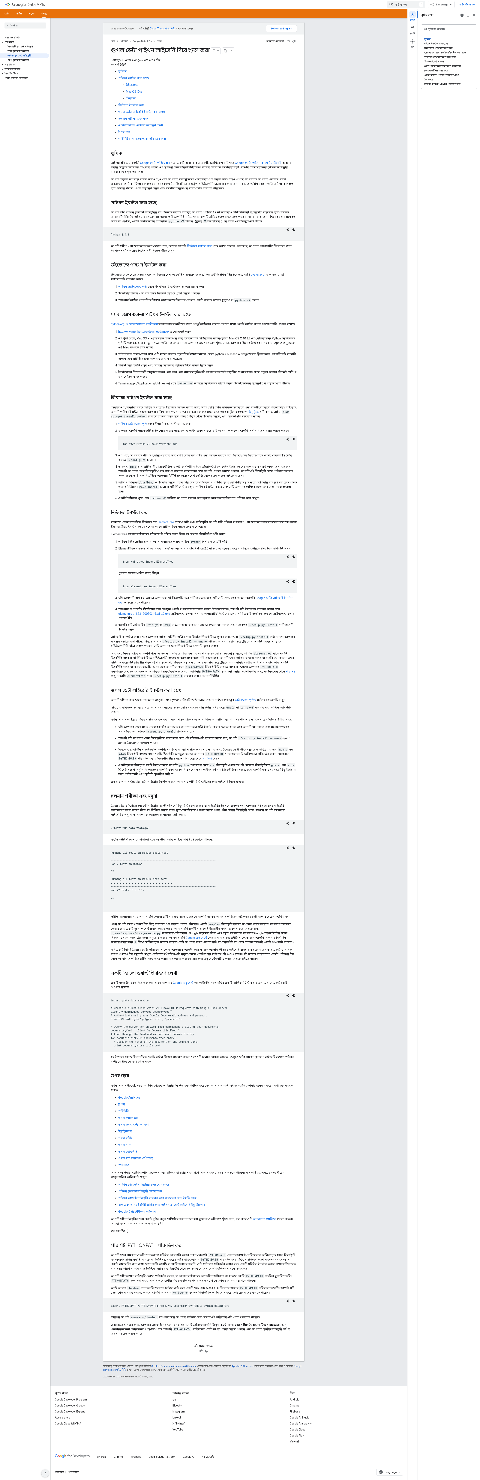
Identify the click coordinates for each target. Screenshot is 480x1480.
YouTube (123, 1165)
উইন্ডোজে (132, 85)
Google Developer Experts (70, 1411)
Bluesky (177, 1405)
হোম (6, 13)
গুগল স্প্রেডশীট (127, 1151)
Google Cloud (297, 1429)
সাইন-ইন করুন (467, 4)
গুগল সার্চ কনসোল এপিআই (135, 1158)
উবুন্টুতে (254, 412)
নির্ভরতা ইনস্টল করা (131, 105)
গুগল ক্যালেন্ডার (128, 1118)
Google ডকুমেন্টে (196, 938)
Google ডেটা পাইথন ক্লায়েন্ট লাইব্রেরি (258, 163)
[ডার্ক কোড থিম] (294, 230)
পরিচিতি (123, 1111)
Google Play (297, 1435)
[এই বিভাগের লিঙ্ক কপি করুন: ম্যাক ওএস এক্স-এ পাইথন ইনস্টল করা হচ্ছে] (195, 315)
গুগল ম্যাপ (125, 1145)
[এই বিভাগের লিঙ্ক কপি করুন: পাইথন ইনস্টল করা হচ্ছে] (160, 203)
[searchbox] (25, 26)
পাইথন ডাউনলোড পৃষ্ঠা (132, 286)
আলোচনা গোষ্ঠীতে (264, 1219)
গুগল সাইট (125, 1138)
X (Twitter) (178, 1423)
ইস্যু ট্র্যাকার (125, 1131)
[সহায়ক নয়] (294, 41)
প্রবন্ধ (44, 13)
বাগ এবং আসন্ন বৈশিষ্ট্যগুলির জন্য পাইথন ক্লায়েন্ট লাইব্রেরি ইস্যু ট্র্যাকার (161, 1205)
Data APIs (36, 4)
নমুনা (31, 13)
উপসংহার (124, 132)
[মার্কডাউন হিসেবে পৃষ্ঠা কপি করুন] (225, 51)
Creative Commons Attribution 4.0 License (173, 1366)
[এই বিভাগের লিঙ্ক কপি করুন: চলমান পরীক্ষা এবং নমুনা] (161, 796)
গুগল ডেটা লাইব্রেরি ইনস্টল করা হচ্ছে (141, 112)
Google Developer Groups (70, 1405)
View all (294, 1441)
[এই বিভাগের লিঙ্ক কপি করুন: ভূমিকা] (127, 153)
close (474, 15)
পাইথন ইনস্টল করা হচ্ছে (133, 78)
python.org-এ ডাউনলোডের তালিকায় (134, 324)
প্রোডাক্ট (124, 41)
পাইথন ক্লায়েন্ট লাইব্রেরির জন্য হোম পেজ (143, 1184)
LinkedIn (177, 1417)
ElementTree (166, 522)
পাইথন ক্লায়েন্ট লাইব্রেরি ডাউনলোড (140, 1191)
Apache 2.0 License (242, 1366)
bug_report (462, 15)
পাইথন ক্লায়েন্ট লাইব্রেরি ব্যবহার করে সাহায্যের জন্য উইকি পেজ (157, 1198)
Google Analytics (129, 1097)
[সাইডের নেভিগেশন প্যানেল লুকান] (45, 1473)
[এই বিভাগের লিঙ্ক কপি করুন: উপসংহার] (132, 1076)
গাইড (19, 13)
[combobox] (406, 4)
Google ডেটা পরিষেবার (155, 163)
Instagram (178, 1411)
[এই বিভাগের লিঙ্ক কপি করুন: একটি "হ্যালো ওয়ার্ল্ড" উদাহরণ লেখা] (181, 973)
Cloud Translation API (162, 28)
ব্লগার (121, 1104)
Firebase (295, 1411)
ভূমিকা (122, 71)
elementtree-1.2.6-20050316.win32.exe (144, 613)
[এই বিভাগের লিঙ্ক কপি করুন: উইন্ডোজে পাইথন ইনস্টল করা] (170, 265)
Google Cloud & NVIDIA (68, 1423)
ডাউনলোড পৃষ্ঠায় (245, 700)
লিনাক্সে (131, 98)
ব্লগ (174, 1399)
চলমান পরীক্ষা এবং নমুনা (134, 118)
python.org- (258, 274)
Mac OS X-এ (134, 91)
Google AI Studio (299, 1417)
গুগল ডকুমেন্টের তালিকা (133, 1124)
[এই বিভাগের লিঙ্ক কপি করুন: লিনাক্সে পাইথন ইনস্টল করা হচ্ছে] (175, 398)
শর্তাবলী (59, 1472)
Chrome (294, 1405)
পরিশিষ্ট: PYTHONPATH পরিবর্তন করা (142, 139)
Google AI (188, 1456)
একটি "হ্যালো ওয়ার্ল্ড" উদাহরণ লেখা (140, 125)
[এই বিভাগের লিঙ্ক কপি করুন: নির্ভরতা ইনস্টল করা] (152, 513)
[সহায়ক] (288, 41)
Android (294, 1399)
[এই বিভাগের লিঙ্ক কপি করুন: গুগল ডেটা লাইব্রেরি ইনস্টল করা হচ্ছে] (185, 690)
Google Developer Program (71, 1399)
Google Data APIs (142, 41)
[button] (24, 42)
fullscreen (468, 15)
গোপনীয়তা (73, 1472)
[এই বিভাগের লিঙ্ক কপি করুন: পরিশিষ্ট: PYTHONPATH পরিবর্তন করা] (186, 1246)
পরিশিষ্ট (290, 671)
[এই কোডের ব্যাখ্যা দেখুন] (288, 230)
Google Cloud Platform (162, 1456)
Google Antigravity (301, 1423)
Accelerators (62, 1417)
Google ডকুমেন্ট (183, 983)
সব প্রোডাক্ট (208, 1456)
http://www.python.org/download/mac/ (143, 331)
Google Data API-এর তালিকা (137, 1211)
